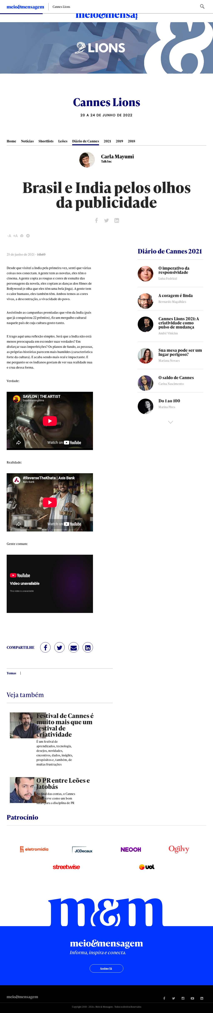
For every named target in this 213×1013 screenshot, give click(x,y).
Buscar (202, 6)
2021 (107, 141)
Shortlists (45, 141)
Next (170, 422)
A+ (15, 235)
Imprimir (21, 235)
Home (11, 141)
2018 (131, 141)
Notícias (27, 141)
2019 (119, 141)
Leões (62, 141)
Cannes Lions (61, 7)
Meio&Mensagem (106, 14)
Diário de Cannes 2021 (170, 251)
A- (9, 235)
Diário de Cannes (85, 141)
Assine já (106, 969)
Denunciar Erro (28, 235)
